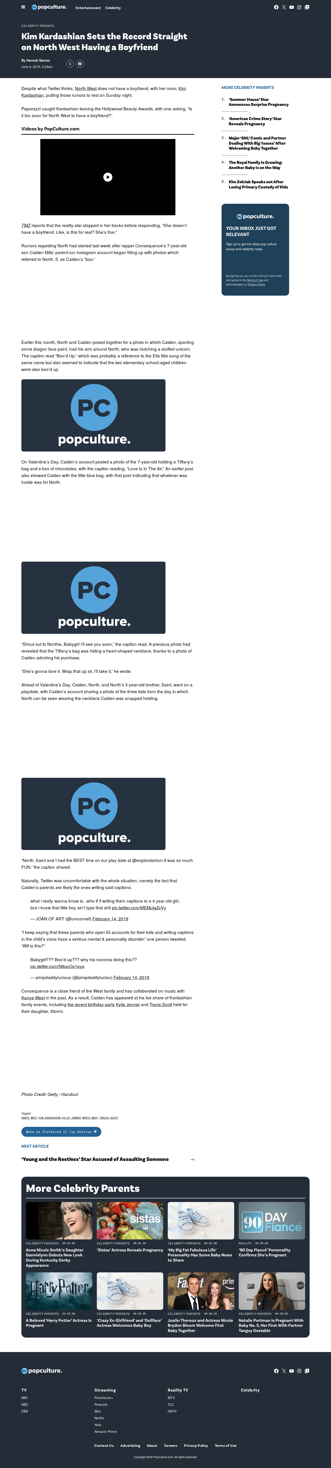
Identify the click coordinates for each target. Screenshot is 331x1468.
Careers (170, 1445)
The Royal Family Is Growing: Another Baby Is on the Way (255, 165)
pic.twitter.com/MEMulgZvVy (139, 907)
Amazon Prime (106, 1431)
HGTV (172, 1411)
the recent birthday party (91, 1004)
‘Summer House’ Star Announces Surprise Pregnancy (259, 102)
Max (98, 1411)
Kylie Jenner (128, 1004)
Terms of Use (255, 280)
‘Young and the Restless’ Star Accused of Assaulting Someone (95, 1159)
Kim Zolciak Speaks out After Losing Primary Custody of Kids (258, 184)
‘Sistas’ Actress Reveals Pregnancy (130, 1249)
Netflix (99, 1418)
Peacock (101, 1404)
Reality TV (178, 1389)
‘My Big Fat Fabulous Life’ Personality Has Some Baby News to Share (200, 1255)
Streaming (105, 1389)
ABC (24, 1397)
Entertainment (88, 7)
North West (86, 88)
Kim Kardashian (50, 1118)
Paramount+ (104, 1397)
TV (24, 1389)
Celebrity (113, 7)
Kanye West (33, 997)
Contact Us (104, 1445)
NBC (24, 1404)
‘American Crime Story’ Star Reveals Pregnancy (255, 121)
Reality (245, 1243)
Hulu (98, 1424)
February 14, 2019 (110, 918)
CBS (24, 1411)
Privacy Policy (256, 284)
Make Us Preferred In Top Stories (60, 1131)
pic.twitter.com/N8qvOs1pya (57, 966)
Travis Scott (161, 1004)
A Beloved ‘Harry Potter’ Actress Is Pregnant (58, 1322)
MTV (171, 1397)
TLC (171, 1404)
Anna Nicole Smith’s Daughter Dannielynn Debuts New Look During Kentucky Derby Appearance (55, 1257)
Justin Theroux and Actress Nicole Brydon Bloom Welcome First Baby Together (200, 1325)
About (152, 1445)
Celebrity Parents (37, 26)
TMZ (25, 225)
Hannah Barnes (38, 60)
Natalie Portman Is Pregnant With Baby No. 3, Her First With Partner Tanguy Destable (271, 1325)
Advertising (130, 1445)
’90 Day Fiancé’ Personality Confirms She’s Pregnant (264, 1252)
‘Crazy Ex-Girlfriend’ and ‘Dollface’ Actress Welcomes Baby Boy (129, 1322)
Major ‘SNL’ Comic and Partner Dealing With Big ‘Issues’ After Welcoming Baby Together (257, 143)
